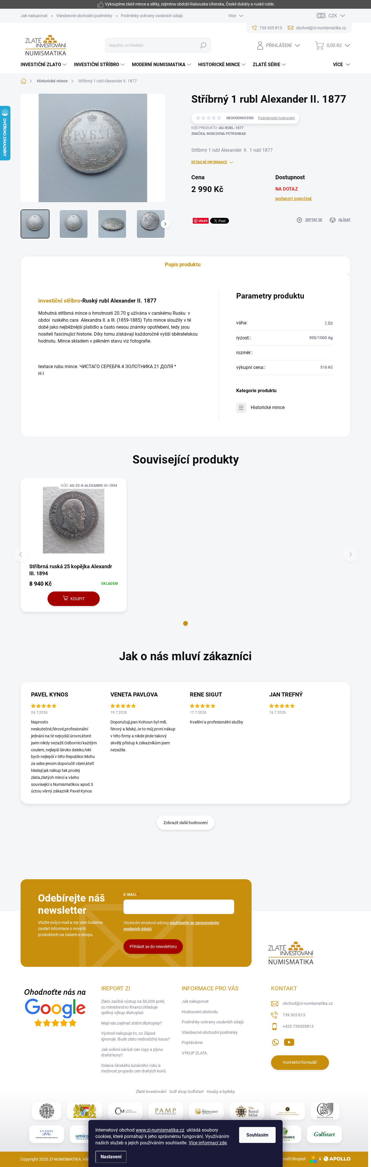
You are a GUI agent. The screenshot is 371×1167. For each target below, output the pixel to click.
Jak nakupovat (34, 15)
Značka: (218, 134)
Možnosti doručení (293, 199)
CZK (332, 16)
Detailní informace (209, 162)
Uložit (203, 220)
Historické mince (268, 407)
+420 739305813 (298, 1026)
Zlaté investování (151, 1091)
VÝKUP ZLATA (194, 1053)
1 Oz (329, 323)
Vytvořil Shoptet (291, 1159)
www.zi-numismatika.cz (160, 1130)
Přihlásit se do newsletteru (153, 946)
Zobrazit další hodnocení (185, 822)
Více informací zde (208, 1143)
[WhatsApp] (275, 1041)
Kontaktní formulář (300, 1062)
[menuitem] (44, 64)
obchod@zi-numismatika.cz (308, 1003)
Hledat (203, 45)
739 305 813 (294, 1015)
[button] (185, 623)
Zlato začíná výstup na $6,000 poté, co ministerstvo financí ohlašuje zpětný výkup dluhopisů (133, 1007)
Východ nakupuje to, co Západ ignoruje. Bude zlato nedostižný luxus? (135, 1036)
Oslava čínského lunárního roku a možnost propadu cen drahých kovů (133, 1068)
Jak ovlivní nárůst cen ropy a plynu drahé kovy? (132, 1052)
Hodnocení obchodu (200, 1011)
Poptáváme (192, 1042)
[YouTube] (289, 1041)
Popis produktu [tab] (183, 264)
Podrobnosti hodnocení (276, 118)
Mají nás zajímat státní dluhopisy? (131, 1023)
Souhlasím (257, 1135)
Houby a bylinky (221, 1091)
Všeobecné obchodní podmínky (84, 15)
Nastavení (111, 1156)
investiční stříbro (59, 301)
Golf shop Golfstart (186, 1091)
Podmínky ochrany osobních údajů (152, 15)
